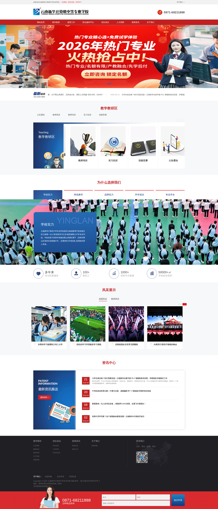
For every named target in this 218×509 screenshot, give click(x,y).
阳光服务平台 (88, 22)
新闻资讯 (135, 22)
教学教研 (56, 22)
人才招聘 (120, 22)
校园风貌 (95, 446)
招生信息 (56, 446)
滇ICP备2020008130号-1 (90, 481)
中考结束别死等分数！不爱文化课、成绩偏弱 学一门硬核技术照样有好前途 (121, 391)
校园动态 (75, 446)
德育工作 (71, 22)
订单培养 (56, 449)
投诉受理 (60, 476)
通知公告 (75, 449)
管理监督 (72, 476)
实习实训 (87, 115)
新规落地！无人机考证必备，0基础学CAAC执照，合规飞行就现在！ (119, 404)
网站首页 (41, 22)
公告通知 (41, 115)
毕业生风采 (56, 453)
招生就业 (105, 22)
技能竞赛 (103, 115)
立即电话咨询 (76, 501)
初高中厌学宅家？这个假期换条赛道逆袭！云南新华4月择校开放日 (118, 416)
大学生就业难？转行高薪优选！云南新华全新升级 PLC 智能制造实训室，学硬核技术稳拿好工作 (145, 95)
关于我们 (180, 2)
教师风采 (56, 115)
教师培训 (72, 115)
